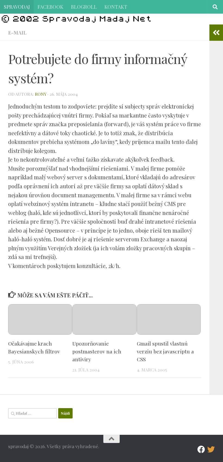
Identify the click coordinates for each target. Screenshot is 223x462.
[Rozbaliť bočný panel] (216, 32)
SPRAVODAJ (17, 6)
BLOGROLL (84, 6)
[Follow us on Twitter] (211, 449)
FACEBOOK (50, 6)
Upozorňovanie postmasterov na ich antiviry (96, 351)
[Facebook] (201, 449)
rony (40, 94)
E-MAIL (17, 32)
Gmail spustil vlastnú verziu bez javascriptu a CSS (165, 351)
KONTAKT (115, 6)
